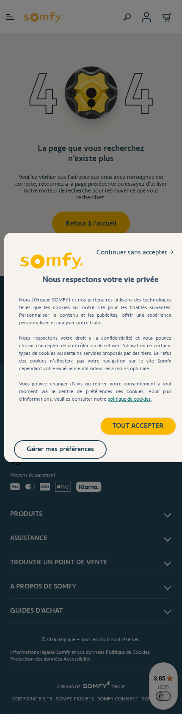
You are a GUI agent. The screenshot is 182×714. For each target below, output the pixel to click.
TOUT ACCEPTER (138, 425)
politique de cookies (129, 399)
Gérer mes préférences (60, 448)
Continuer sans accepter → (135, 252)
